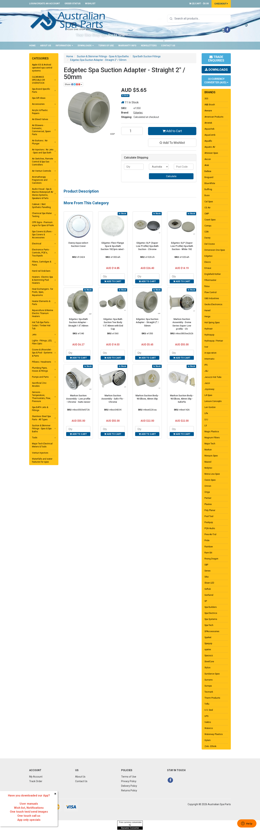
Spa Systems (210, 619)
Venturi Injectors (40, 453)
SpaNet (207, 637)
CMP (206, 213)
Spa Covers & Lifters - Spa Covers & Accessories (42, 234)
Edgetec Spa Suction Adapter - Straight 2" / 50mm (147, 322)
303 (206, 98)
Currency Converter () (215, 80)
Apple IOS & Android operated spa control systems (42, 67)
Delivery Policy (129, 785)
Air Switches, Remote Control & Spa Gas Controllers (42, 161)
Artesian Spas (211, 153)
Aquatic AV (209, 147)
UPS (206, 716)
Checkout (220, 3)
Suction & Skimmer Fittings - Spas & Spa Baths (41, 428)
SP (205, 601)
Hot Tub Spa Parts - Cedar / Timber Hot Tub (41, 325)
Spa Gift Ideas (38, 98)
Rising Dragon (211, 558)
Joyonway (209, 389)
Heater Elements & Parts (41, 303)
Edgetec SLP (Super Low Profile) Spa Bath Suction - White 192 (182, 246)
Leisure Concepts (213, 401)
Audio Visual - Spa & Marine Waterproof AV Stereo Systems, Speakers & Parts (42, 193)
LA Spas (208, 395)
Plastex (208, 504)
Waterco (208, 728)
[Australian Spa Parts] (68, 20)
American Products (213, 117)
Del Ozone (209, 244)
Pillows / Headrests (41, 362)
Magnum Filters (212, 437)
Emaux (207, 268)
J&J (206, 371)
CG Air (207, 207)
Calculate (171, 176)
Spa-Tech (208, 625)
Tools (34, 437)
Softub (207, 589)
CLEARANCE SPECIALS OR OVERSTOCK (38, 80)
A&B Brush (209, 104)
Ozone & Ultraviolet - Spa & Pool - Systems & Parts (42, 352)
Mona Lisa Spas (212, 474)
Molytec (208, 468)
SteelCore (209, 661)
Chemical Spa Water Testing (42, 215)
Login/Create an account (44, 3)
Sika (206, 577)
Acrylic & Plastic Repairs (40, 112)
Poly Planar (209, 510)
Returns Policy (129, 790)
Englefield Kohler (212, 274)
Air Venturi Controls (41, 171)
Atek (206, 165)
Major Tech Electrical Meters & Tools (42, 445)
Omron (207, 486)
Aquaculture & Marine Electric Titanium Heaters (42, 313)
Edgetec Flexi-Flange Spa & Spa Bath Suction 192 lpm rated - (113, 246)
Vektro (207, 722)
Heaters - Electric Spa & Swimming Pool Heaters (42, 280)
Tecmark (208, 692)
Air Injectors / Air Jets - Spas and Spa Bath (42, 151)
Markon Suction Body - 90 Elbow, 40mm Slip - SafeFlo (182, 398)
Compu (207, 225)
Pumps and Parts (40, 377)
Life (206, 413)
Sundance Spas (212, 674)
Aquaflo (208, 141)
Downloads (85, 45)
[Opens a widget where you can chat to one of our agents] (246, 823)
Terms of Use (106, 45)
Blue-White (209, 183)
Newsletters (149, 45)
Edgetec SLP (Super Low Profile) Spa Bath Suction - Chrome (147, 246)
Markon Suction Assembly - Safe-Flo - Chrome (112, 398)
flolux (207, 286)
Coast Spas (210, 219)
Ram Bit (208, 552)
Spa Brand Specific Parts (41, 90)
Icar (206, 347)
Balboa (207, 171)
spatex (207, 649)
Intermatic (209, 359)
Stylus (207, 667)
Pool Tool (208, 516)
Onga (207, 492)
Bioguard (208, 177)
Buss (207, 195)
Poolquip (208, 522)
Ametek (208, 123)
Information (63, 45)
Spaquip (208, 643)
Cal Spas (208, 201)
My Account (35, 776)
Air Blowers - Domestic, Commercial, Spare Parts (41, 130)
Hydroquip (209, 335)
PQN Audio (209, 528)
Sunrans (208, 680)
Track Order (35, 781)
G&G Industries (211, 298)
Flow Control (210, 292)
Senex (207, 571)
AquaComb (209, 135)
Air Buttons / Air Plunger (40, 142)
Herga (207, 316)
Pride (206, 540)
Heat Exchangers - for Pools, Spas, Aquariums (42, 292)
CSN (206, 232)
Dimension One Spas (214, 250)
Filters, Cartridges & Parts (41, 263)
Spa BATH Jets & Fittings (40, 409)
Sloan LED (209, 583)
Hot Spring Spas (212, 322)
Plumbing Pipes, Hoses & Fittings (40, 369)
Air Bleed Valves (40, 119)
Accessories (38, 104)
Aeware (208, 110)
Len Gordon (210, 407)
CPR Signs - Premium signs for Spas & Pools (43, 224)
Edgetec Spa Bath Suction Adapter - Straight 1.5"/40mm (78, 322)
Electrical (36, 243)
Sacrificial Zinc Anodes (39, 384)
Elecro (207, 262)
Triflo (206, 704)
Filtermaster (210, 280)
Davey (207, 238)
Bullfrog (208, 189)
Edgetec (138, 112)
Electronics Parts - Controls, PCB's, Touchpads (41, 252)
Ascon (207, 159)
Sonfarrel (208, 595)
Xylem (207, 740)
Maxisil (207, 462)
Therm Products (212, 698)
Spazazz (208, 655)
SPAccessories (211, 631)
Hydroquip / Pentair (213, 341)
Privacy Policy (128, 781)
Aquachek (209, 129)
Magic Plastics (211, 431)
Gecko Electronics (213, 304)
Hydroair (208, 328)
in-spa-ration (210, 353)
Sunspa (208, 686)
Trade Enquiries (216, 58)
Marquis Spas (211, 455)
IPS (205, 365)
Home (32, 45)
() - (200, 3)
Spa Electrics (210, 613)
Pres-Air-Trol (210, 534)
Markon (208, 449)
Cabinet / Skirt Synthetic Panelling (41, 206)
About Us (45, 45)
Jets (34, 334)
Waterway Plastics (213, 734)
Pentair (207, 498)
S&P (206, 564)
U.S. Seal (208, 710)
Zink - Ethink (210, 746)
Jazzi (207, 383)
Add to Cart (174, 131)
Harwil (207, 310)
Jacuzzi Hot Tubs (212, 377)
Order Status (72, 3)
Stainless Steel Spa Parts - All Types (41, 418)
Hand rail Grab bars (41, 271)
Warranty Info (127, 45)
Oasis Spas (210, 480)
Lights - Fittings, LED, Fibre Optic (42, 342)
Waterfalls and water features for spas (42, 460)
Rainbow (208, 546)
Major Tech (209, 443)
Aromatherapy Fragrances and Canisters (39, 180)
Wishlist (90, 3)
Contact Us (168, 45)
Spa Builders (210, 607)
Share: (68, 84)
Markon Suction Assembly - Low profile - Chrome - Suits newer (78, 398)
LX (205, 425)
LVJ (206, 419)
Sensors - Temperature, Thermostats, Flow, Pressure (41, 396)
